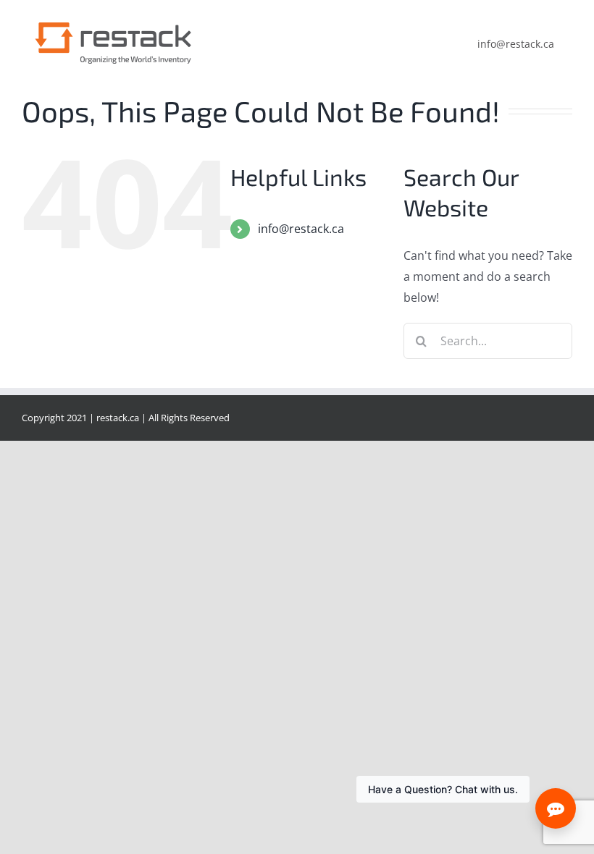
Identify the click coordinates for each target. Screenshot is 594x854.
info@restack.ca (301, 229)
